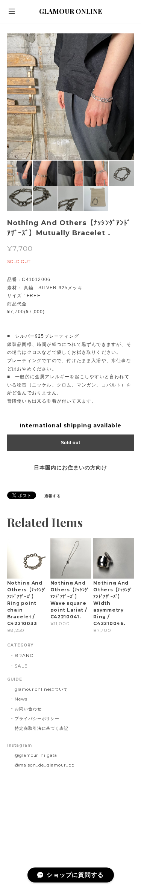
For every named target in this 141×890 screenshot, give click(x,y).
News (21, 699)
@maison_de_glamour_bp (44, 765)
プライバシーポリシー (37, 718)
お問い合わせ (28, 708)
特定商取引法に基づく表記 (42, 728)
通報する (52, 495)
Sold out (70, 442)
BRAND (24, 655)
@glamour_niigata (36, 755)
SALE (21, 666)
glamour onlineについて (41, 689)
